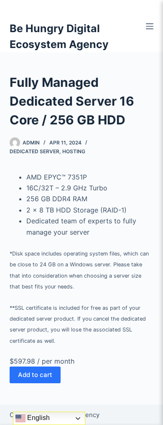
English (37, 417)
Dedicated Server (34, 151)
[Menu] (149, 26)
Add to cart (35, 375)
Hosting (73, 151)
